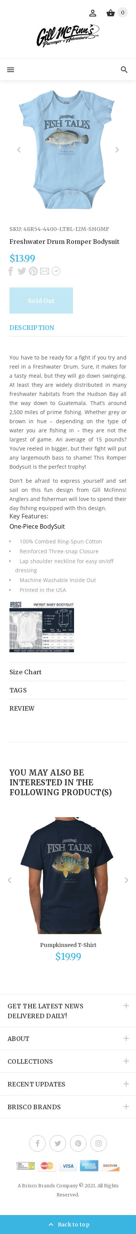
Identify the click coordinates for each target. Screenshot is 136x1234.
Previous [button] (18, 149)
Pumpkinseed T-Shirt (68, 945)
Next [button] (117, 149)
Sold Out (41, 301)
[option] (68, 149)
